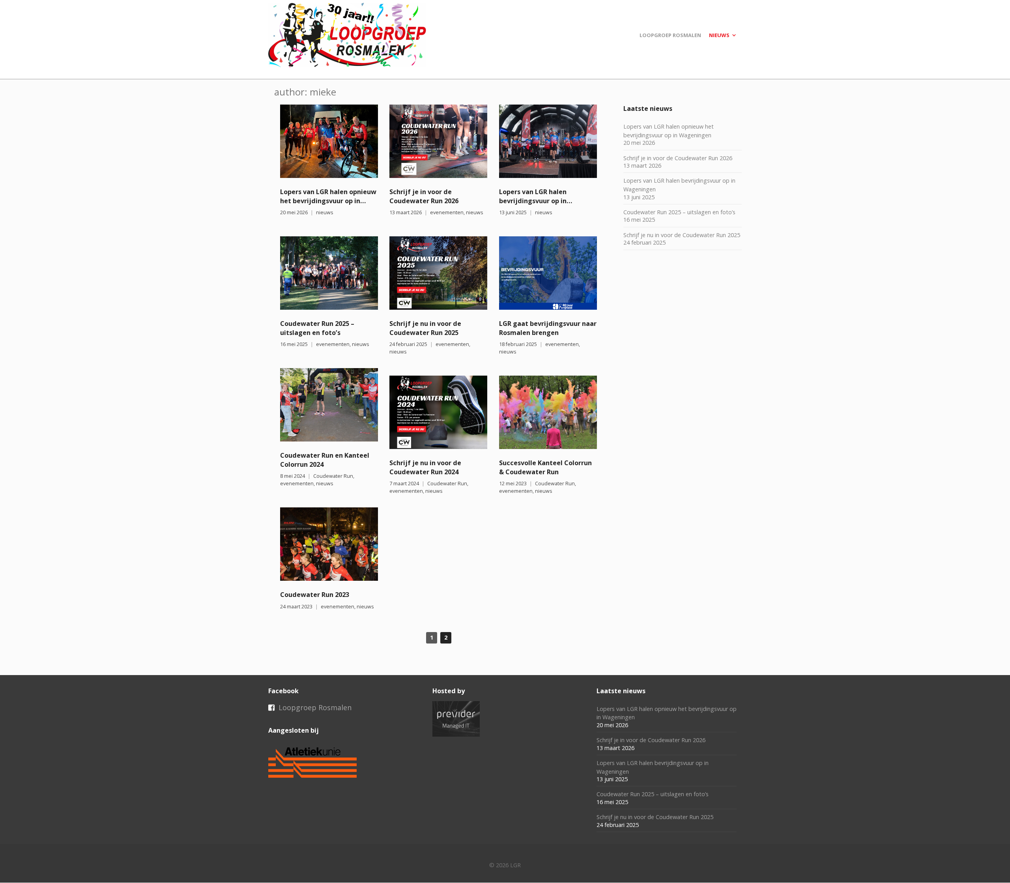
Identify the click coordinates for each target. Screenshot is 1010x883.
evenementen (447, 212)
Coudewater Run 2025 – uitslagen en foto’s (317, 328)
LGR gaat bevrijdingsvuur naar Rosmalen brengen (548, 328)
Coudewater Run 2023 (314, 594)
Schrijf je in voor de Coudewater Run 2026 (423, 196)
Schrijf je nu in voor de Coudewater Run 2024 (425, 467)
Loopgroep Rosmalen (315, 707)
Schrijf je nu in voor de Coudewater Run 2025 (425, 328)
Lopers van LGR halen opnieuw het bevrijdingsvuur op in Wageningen (328, 200)
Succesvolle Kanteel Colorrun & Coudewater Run (545, 467)
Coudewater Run (333, 476)
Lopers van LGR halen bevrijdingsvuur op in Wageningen (533, 200)
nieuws (324, 212)
